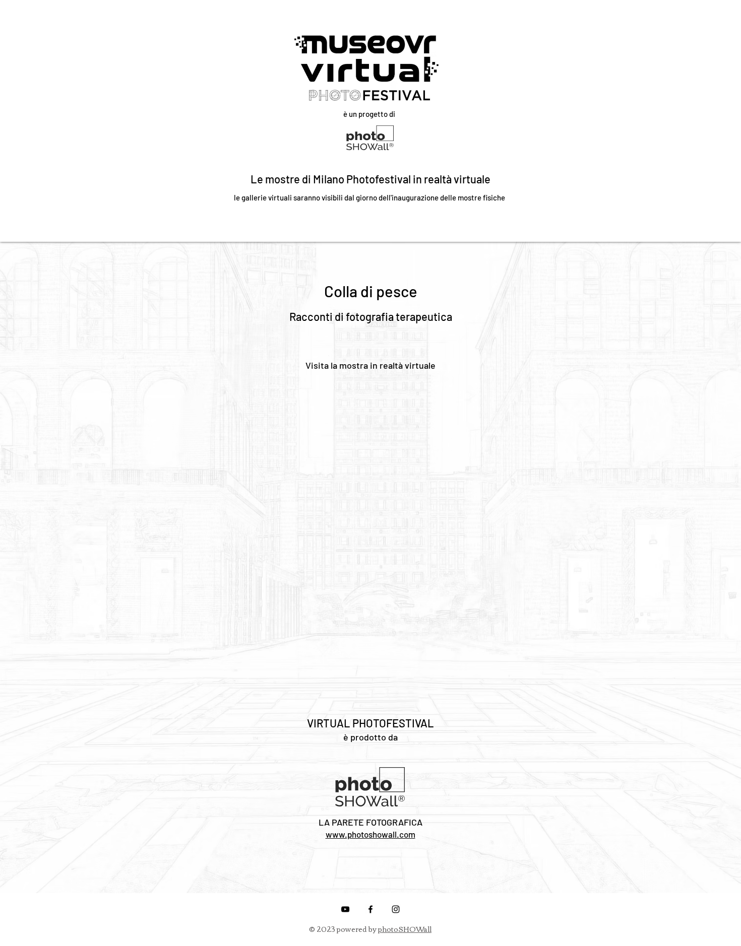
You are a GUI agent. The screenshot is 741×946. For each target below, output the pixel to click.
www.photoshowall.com (370, 834)
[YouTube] (345, 909)
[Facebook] (370, 909)
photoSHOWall (404, 928)
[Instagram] (396, 909)
